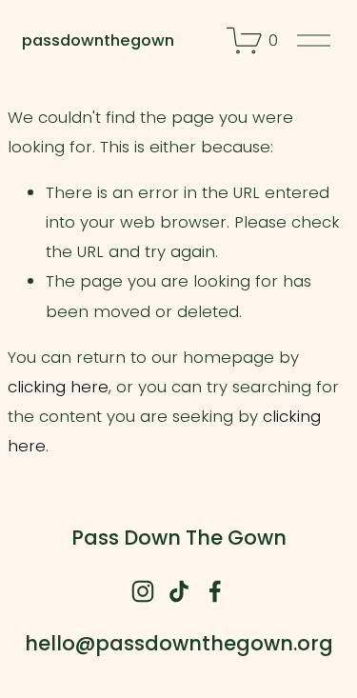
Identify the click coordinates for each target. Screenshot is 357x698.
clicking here (58, 386)
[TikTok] (179, 591)
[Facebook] (215, 591)
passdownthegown (98, 40)
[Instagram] (142, 591)
